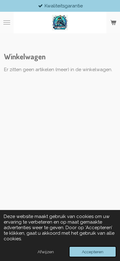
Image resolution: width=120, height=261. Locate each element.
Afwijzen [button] (46, 251)
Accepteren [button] (92, 251)
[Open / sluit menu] (7, 22)
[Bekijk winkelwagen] (113, 22)
